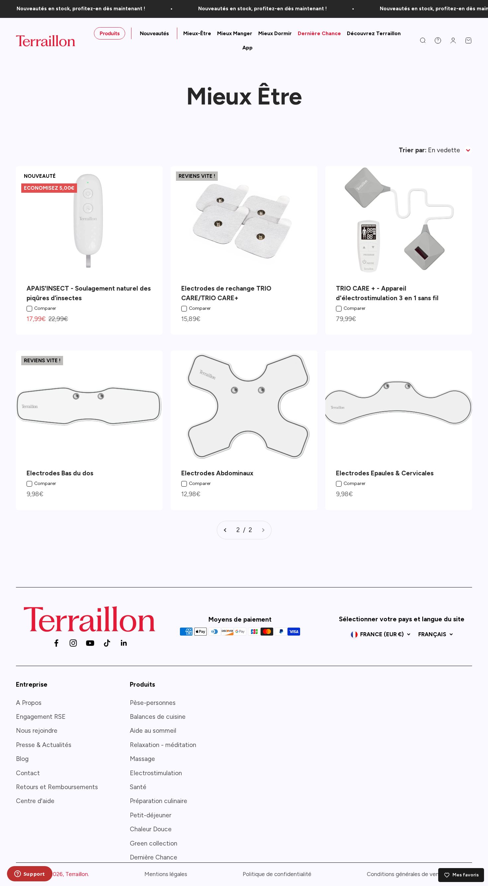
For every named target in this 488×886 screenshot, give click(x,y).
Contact (28, 773)
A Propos (28, 703)
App (247, 47)
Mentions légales (165, 874)
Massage (142, 759)
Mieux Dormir (275, 33)
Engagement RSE (41, 716)
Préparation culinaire (158, 801)
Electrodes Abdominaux (217, 473)
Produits (110, 33)
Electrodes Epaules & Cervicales (385, 473)
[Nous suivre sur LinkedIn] (124, 643)
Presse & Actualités (43, 745)
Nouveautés (154, 33)
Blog (22, 759)
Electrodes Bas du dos (60, 473)
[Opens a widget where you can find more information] (29, 874)
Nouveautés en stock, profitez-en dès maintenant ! (71, 9)
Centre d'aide (35, 801)
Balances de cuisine (158, 716)
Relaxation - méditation (163, 745)
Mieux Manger (234, 33)
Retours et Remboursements (57, 787)
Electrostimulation (156, 773)
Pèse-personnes (153, 703)
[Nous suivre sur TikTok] (107, 643)
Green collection (153, 843)
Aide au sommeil (153, 730)
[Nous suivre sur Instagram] (73, 643)
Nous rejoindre (36, 730)
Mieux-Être (197, 33)
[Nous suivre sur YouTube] (90, 643)
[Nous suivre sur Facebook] (56, 643)
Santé (138, 787)
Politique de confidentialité (277, 874)
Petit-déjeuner (150, 815)
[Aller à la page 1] (225, 530)
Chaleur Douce (151, 829)
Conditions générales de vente (406, 874)
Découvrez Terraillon (374, 33)
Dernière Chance (319, 33)
